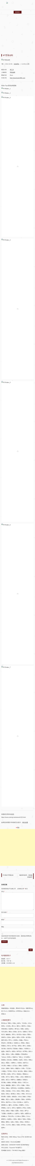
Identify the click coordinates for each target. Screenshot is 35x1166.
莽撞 (23, 1043)
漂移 (20, 1065)
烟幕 (9, 1082)
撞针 (19, 1026)
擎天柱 (4, 1023)
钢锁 (9, 1065)
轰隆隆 (18, 1054)
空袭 (3, 1077)
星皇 (8, 1054)
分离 (23, 1068)
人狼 (22, 1077)
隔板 (21, 1048)
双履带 (21, 1105)
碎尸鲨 (14, 1045)
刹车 (14, 1108)
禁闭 (3, 1026)
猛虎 (21, 1060)
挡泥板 (15, 1048)
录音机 (27, 1122)
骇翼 (9, 1096)
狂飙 (23, 1085)
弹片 (9, 1045)
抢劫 (9, 1037)
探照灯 (4, 1119)
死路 (17, 1122)
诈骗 (13, 1110)
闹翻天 (18, 1068)
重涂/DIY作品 (20, 1008)
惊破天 (15, 1057)
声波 (26, 1040)
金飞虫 (15, 1065)
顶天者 (4, 1048)
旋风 (27, 1029)
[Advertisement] (17, 33)
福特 (14, 1037)
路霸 (29, 1045)
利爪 (3, 1034)
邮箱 (3, 919)
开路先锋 (4, 1029)
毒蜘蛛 (15, 1060)
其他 (3, 1014)
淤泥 (19, 1091)
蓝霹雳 (25, 1065)
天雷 (3, 1125)
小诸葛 (4, 1071)
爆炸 (14, 1085)
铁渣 (9, 1057)
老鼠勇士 (10, 1113)
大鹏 (3, 1054)
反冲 (20, 1031)
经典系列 (11, 1011)
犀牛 (25, 1045)
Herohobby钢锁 (15, 1142)
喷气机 (24, 1125)
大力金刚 (27, 1057)
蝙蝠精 (8, 1034)
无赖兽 (25, 1031)
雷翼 (22, 1029)
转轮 (8, 1094)
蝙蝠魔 (8, 1085)
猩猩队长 (28, 1077)
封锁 (14, 1023)
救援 (8, 1063)
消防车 (24, 1026)
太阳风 (15, 1040)
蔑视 (26, 1071)
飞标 (20, 1057)
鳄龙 (3, 1110)
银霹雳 (19, 1108)
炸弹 (23, 1037)
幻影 (15, 1119)
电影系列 (29, 1008)
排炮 (22, 1122)
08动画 (12, 1008)
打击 (14, 1102)
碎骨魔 (14, 1082)
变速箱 (19, 1074)
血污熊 (28, 1037)
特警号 (13, 1079)
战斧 (19, 1023)
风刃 (30, 1031)
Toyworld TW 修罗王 (15, 1147)
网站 (2, 927)
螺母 (8, 1122)
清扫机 (13, 1094)
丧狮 (8, 1068)
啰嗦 (24, 1116)
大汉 (30, 1023)
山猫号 (17, 1113)
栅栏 (11, 1105)
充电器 (25, 1079)
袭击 (11, 1031)
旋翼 (3, 1051)
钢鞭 (3, 1099)
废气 (27, 1110)
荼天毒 (4, 1082)
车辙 (17, 1077)
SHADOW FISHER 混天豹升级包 (19, 1145)
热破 (25, 1096)
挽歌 (20, 1119)
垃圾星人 (17, 1043)
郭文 (15, 1071)
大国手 (26, 1102)
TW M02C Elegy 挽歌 (18, 1150)
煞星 (9, 1074)
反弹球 (28, 1099)
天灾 (27, 1105)
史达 (3, 1068)
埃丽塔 (27, 1088)
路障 (19, 1037)
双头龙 (10, 1060)
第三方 (12, 69)
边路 (13, 1122)
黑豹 (23, 1099)
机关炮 (15, 1105)
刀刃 (14, 1091)
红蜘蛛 (4, 1116)
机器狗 (11, 1029)
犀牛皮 (17, 1029)
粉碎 (13, 1068)
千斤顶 (28, 1068)
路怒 (13, 1099)
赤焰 (19, 1094)
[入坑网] (17, 5)
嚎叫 (13, 1077)
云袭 (13, 1054)
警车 (3, 1102)
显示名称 (4, 912)
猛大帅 (20, 1071)
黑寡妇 (4, 1045)
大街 (20, 1096)
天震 (3, 1091)
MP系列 (19, 1011)
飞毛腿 (4, 1113)
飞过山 (4, 1057)
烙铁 (14, 1125)
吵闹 (15, 1031)
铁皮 (25, 1034)
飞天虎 (24, 1023)
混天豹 (20, 1102)
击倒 (29, 1108)
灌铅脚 (18, 1099)
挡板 (8, 1088)
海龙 (25, 1119)
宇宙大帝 (11, 1116)
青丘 (8, 1099)
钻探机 (10, 1119)
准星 (3, 1079)
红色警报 (21, 1088)
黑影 (29, 1034)
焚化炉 (4, 1043)
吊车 (19, 1085)
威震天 (28, 1113)
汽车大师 (4, 1031)
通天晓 (10, 1043)
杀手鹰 (25, 1051)
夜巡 (20, 1082)
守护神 (10, 1071)
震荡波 (25, 1074)
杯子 (8, 1077)
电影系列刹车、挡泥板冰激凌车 (25, 876)
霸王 (8, 1079)
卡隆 (28, 1085)
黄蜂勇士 (4, 1105)
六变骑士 (27, 1048)
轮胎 (19, 1125)
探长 (30, 1051)
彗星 (10, 1023)
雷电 (30, 1060)
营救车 (4, 1037)
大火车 (8, 1125)
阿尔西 (4, 1096)
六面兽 (19, 1063)
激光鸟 (10, 1048)
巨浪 (26, 1060)
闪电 (29, 1096)
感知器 (14, 1096)
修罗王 (25, 1063)
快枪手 (8, 1051)
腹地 (28, 1091)
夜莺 (20, 1045)
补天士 (29, 1094)
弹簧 (23, 1091)
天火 (28, 1116)
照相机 (4, 1060)
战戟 (8, 1110)
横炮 (3, 1122)
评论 (3, 891)
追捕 (17, 1110)
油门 (9, 1108)
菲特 (3, 1088)
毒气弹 (4, 1074)
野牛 (11, 1040)
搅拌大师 (4, 1040)
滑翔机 (4, 1108)
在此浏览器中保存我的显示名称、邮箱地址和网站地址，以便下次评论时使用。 (16, 937)
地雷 (22, 1113)
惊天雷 (19, 1034)
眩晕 (14, 1051)
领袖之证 (26, 1011)
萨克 (25, 1108)
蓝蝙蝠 (19, 1079)
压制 (29, 1125)
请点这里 (25, 822)
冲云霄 (4, 1065)
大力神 (18, 1116)
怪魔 (21, 1040)
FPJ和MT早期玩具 (8, 875)
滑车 (14, 1034)
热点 (3, 1085)
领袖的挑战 (5, 1008)
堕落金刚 (12, 72)
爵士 (14, 1026)
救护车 (9, 1102)
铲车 (14, 1074)
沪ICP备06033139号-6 (17, 1162)
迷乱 (3, 1063)
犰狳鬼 (8, 1091)
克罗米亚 (14, 1088)
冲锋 (23, 1094)
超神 (3, 1127)
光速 (22, 1110)
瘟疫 (3, 1094)
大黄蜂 (13, 1063)
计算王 (25, 1082)
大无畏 (8, 1026)
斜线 (30, 1071)
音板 (29, 1026)
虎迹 (28, 1043)
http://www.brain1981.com (17, 78)
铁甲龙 (19, 1051)
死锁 (29, 1119)
